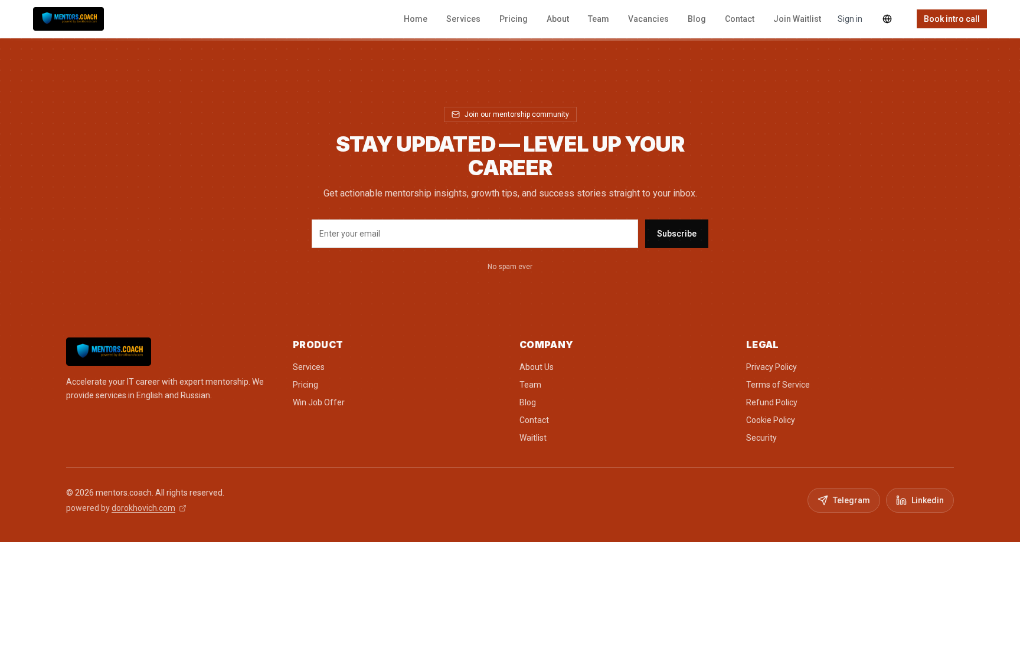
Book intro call (952, 19)
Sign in (850, 19)
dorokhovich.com (143, 508)
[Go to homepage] (170, 351)
